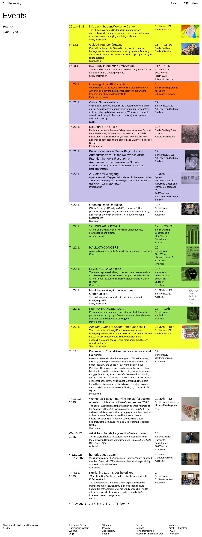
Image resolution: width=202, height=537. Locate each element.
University (14, 3)
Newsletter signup (145, 530)
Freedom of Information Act (149, 533)
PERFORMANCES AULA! (106, 308)
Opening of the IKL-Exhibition (108, 84)
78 (117, 503)
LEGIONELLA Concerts (105, 268)
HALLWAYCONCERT (104, 247)
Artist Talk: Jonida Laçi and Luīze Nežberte (117, 433)
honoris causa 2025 (102, 454)
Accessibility (108, 530)
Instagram (174, 525)
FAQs (172, 530)
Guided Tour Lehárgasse (105, 44)
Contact (140, 528)
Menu (195, 3)
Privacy (106, 528)
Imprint (105, 533)
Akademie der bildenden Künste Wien (21, 525)
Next (123, 503)
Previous (77, 503)
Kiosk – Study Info (178, 528)
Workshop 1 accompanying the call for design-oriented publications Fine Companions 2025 (120, 400)
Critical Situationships (103, 102)
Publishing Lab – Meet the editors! (111, 472)
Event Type (10, 31)
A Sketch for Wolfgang (104, 174)
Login (71, 533)
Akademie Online (77, 525)
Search (175, 3)
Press (139, 525)
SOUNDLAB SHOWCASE (107, 226)
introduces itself (117, 326)
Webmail (73, 530)
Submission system (79, 528)
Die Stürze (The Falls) (103, 126)
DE (186, 3)
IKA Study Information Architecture (112, 66)
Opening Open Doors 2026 (107, 204)
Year (6, 26)
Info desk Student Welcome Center (112, 26)
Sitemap (106, 525)
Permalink (174, 533)
